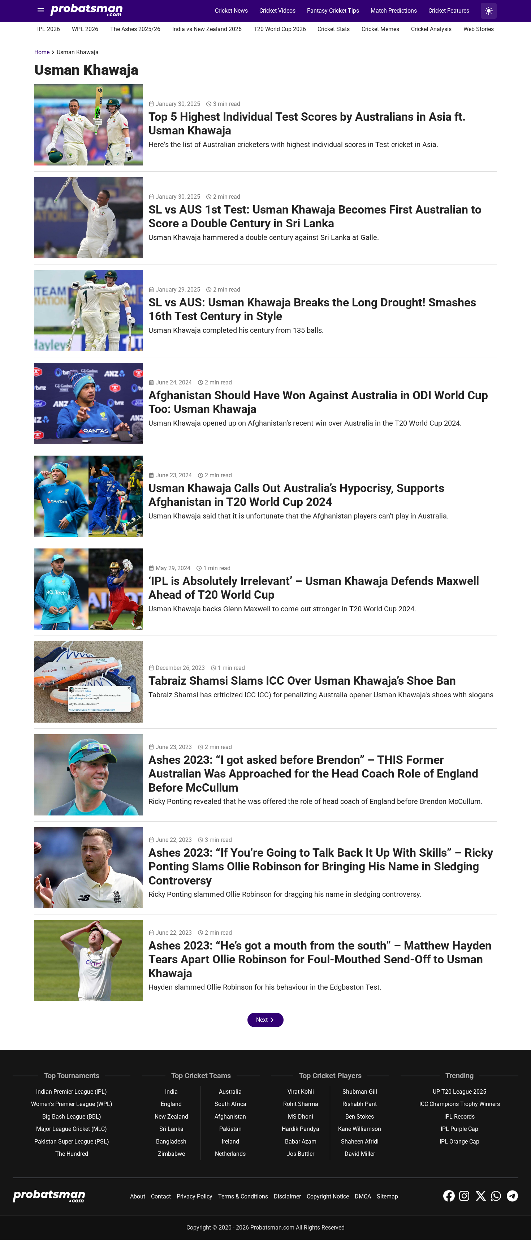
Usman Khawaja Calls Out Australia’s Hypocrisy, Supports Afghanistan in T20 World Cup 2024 (296, 495)
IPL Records (459, 1116)
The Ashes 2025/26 (135, 29)
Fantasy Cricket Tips (333, 10)
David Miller (360, 1153)
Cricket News (231, 10)
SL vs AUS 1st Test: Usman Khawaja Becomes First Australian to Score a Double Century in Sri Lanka (315, 216)
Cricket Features (448, 10)
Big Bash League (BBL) (71, 1116)
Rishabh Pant (359, 1104)
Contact (161, 1196)
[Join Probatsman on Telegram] (512, 1199)
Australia (230, 1091)
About (137, 1196)
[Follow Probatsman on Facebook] (449, 1199)
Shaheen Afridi (360, 1141)
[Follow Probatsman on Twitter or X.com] (481, 1199)
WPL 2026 (85, 29)
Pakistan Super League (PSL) (71, 1141)
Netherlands (230, 1153)
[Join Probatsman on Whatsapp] (497, 1199)
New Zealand (171, 1116)
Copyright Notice (328, 1196)
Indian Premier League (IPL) (71, 1091)
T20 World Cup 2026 (280, 29)
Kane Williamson (359, 1128)
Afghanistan (230, 1116)
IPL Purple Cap (459, 1128)
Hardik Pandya (300, 1128)
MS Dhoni (300, 1116)
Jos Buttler (300, 1153)
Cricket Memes (380, 29)
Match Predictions (394, 10)
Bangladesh (171, 1141)
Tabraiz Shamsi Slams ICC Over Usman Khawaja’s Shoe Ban (302, 681)
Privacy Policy (194, 1196)
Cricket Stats (334, 29)
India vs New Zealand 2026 (207, 29)
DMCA (363, 1196)
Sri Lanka (171, 1128)
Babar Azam (300, 1141)
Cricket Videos (277, 10)
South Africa (230, 1104)
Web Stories (478, 29)
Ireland (230, 1141)
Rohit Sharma (300, 1104)
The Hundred (71, 1153)
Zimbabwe (171, 1153)
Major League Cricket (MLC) (71, 1128)
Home (41, 52)
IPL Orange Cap (459, 1141)
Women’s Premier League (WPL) (71, 1104)
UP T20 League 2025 (459, 1091)
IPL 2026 (48, 29)
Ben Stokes (359, 1116)
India (171, 1091)
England (171, 1104)
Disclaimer (287, 1196)
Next (265, 1020)
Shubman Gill (359, 1091)
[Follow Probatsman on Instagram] (465, 1199)
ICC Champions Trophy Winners (459, 1104)
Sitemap (387, 1196)
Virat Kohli (301, 1091)
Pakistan (230, 1128)
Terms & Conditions (243, 1196)
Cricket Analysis (431, 29)
